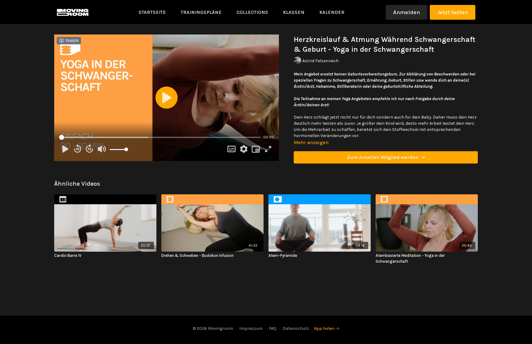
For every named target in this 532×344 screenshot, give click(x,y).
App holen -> (326, 328)
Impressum (251, 328)
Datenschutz (296, 328)
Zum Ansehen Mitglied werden (382, 157)
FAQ (272, 328)
